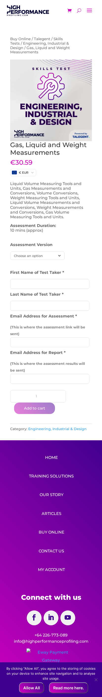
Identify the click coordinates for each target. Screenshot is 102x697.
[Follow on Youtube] (67, 617)
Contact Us (51, 551)
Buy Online (20, 39)
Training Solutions (51, 476)
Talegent (42, 39)
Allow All (31, 687)
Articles (51, 513)
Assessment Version (31, 244)
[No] (95, 679)
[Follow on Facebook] (34, 617)
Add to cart (34, 408)
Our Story (51, 494)
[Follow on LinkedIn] (51, 617)
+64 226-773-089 (51, 635)
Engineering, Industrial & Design (39, 45)
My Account (51, 569)
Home (51, 457)
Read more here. (68, 687)
